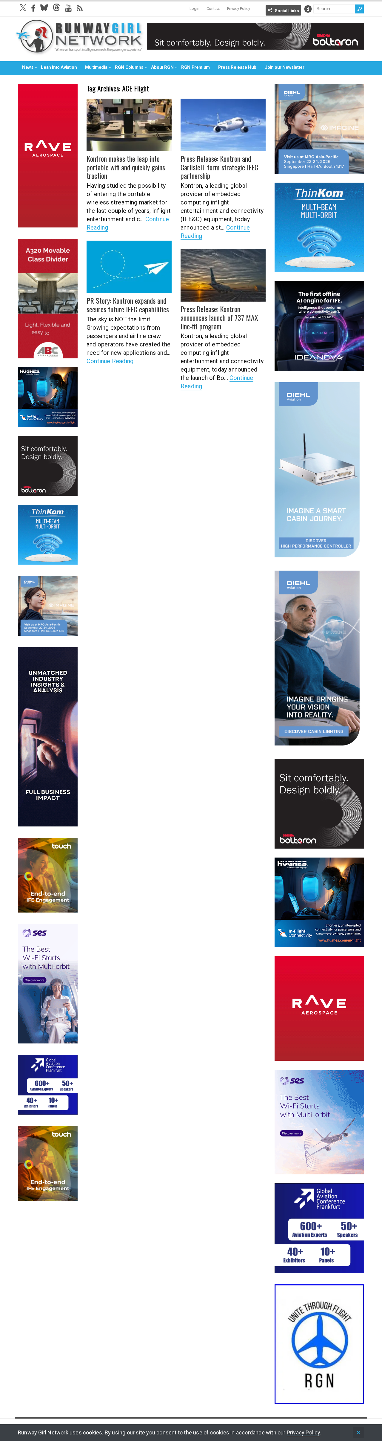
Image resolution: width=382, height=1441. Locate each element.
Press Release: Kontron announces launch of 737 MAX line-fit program (219, 317)
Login (194, 8)
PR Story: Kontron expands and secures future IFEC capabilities (128, 304)
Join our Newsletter (284, 67)
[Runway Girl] (79, 52)
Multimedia (96, 67)
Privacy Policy (238, 8)
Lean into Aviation (59, 67)
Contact (213, 8)
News (27, 67)
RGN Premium (195, 67)
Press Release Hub (237, 67)
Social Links (287, 10)
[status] (358, 1432)
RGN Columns (129, 67)
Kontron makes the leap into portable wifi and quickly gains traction (126, 167)
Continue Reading (110, 361)
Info (308, 9)
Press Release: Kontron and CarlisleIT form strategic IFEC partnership (219, 167)
